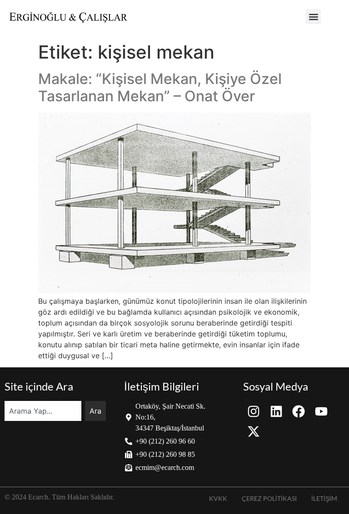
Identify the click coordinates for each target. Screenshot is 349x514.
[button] (313, 16)
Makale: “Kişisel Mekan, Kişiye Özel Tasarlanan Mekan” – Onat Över (160, 87)
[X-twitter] (253, 431)
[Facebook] (299, 411)
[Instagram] (253, 411)
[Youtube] (321, 411)
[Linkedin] (276, 411)
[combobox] (43, 411)
